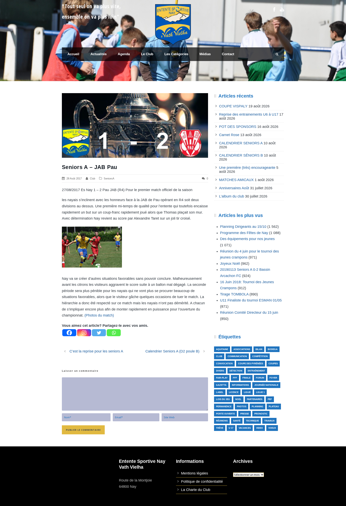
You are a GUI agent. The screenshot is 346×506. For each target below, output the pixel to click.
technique (252, 420)
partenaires (254, 399)
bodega (273, 349)
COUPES (273, 363)
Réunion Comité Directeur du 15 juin (249, 313)
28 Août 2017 (74, 178)
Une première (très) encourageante (247, 168)
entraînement (256, 371)
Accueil (73, 54)
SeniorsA (109, 178)
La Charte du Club (195, 490)
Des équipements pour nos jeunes (247, 239)
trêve (219, 428)
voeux (272, 428)
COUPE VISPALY (233, 106)
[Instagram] (84, 332)
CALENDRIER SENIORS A (241, 143)
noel (238, 399)
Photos (241, 406)
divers (220, 371)
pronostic (261, 413)
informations (240, 385)
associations (241, 349)
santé (236, 420)
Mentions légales (194, 473)
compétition (260, 356)
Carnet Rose (229, 135)
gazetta (221, 385)
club (219, 356)
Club (92, 178)
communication (237, 356)
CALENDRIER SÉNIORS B (241, 155)
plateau (274, 406)
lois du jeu (223, 399)
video (259, 428)
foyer (273, 378)
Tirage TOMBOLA (234, 294)
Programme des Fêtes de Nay (244, 233)
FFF (235, 378)
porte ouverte (225, 413)
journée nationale (266, 385)
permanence (223, 406)
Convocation (224, 363)
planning (257, 406)
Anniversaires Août (234, 188)
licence (233, 392)
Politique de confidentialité (202, 482)
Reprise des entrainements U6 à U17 (248, 114)
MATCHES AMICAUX (236, 180)
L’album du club (231, 196)
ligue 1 (260, 392)
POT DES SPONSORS (237, 127)
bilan (258, 349)
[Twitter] (99, 332)
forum (260, 378)
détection (235, 371)
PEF (270, 399)
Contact (228, 54)
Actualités (99, 54)
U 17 (231, 428)
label (219, 392)
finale (246, 378)
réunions (222, 420)
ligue (247, 392)
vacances (245, 428)
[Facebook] (69, 332)
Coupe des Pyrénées (250, 363)
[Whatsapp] (114, 332)
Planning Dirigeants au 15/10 (243, 227)
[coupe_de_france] (135, 125)
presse (244, 413)
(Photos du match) (99, 315)
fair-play (221, 378)
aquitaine (222, 349)
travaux (269, 420)
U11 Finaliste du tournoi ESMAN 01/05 (251, 300)
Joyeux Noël (230, 264)
